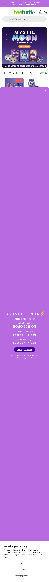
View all (43, 73)
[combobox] (24, 19)
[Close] (45, 90)
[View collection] (24, 47)
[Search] (5, 18)
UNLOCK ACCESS (24, 350)
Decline (24, 569)
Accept (24, 563)
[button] (4, 12)
